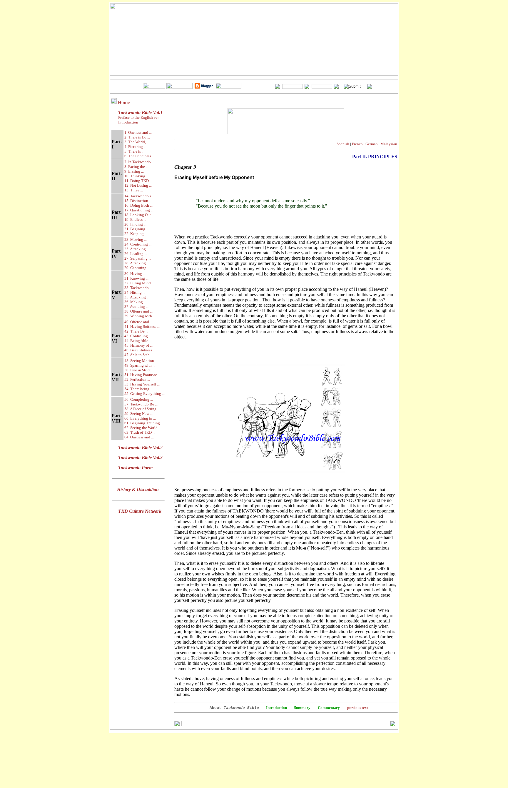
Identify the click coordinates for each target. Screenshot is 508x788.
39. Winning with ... (140, 316)
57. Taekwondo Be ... (141, 404)
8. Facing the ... (136, 166)
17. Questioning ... (138, 210)
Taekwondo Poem (135, 467)
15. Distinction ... (138, 200)
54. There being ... (138, 389)
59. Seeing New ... (138, 413)
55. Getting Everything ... (144, 393)
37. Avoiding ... (136, 306)
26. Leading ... (135, 253)
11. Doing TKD (136, 180)
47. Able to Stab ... (138, 355)
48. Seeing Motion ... (141, 360)
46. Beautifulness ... (140, 350)
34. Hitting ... (134, 292)
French (357, 144)
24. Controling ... (137, 244)
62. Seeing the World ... (142, 427)
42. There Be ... (136, 331)
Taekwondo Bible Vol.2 (140, 447)
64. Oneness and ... (139, 437)
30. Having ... (135, 273)
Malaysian (388, 144)
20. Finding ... (135, 224)
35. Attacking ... (136, 297)
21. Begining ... (136, 229)
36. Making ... (135, 302)
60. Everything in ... (140, 418)
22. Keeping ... (135, 233)
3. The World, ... (136, 142)
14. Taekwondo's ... (139, 196)
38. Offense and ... (138, 311)
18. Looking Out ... (139, 215)
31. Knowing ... (136, 278)
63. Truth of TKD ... (139, 432)
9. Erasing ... (134, 171)
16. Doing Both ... (138, 205)
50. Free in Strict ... (139, 370)
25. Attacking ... (136, 249)
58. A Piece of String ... (142, 409)
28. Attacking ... (136, 263)
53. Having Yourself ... (142, 384)
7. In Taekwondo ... (139, 162)
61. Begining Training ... (143, 423)
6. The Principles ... (139, 156)
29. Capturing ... (137, 268)
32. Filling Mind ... (139, 283)
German (371, 144)
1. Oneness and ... (138, 132)
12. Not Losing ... (138, 185)
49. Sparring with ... (139, 365)
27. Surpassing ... (137, 258)
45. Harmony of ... (138, 345)
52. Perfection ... (137, 379)
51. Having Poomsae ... (142, 375)
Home (124, 102)
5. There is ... (134, 151)
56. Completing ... (138, 399)
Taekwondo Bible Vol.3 (140, 457)
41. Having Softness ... (142, 326)
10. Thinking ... (136, 176)
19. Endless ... (135, 219)
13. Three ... (133, 190)
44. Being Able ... (138, 340)
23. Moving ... (135, 239)
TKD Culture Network (139, 511)
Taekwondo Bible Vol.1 (140, 112)
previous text (357, 707)
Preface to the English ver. (138, 117)
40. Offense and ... (138, 322)
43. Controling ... (137, 336)
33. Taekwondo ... (138, 288)
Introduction (128, 122)
